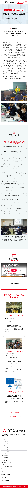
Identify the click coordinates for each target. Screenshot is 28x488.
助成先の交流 (4, 460)
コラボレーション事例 (7, 466)
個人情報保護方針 (5, 480)
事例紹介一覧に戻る (14, 412)
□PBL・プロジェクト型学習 (11, 320)
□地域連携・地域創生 (9, 318)
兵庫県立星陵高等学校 (14, 361)
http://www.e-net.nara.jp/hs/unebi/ (14, 285)
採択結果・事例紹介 (5, 451)
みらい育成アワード (6, 462)
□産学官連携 (17, 37)
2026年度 (10, 315)
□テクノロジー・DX (9, 355)
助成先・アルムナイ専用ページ (20, 2)
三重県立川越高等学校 (14, 326)
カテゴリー (19, 315)
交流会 (3, 464)
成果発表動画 (5, 457)
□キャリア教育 (8, 321)
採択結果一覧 (5, 453)
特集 (2, 468)
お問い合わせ (4, 477)
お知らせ (3, 471)
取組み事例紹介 (5, 455)
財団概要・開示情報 (5, 474)
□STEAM (10, 37)
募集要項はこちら (14, 416)
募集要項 (3, 439)
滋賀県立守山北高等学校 (14, 396)
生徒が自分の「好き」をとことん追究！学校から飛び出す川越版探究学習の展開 (14, 330)
